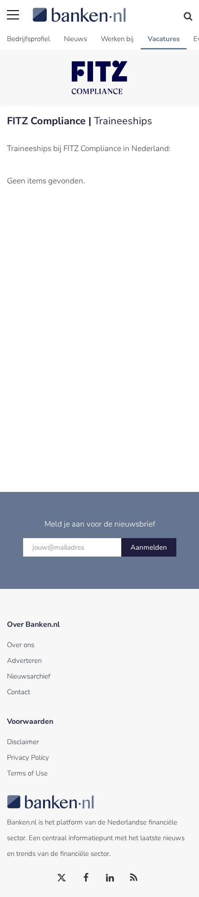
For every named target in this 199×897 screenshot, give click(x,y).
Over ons (20, 644)
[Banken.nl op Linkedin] (110, 878)
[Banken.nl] (112, 9)
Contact (18, 692)
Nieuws (75, 38)
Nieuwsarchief (28, 676)
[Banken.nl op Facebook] (86, 878)
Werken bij (117, 38)
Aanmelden (149, 547)
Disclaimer (23, 741)
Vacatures (164, 38)
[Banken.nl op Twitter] (62, 878)
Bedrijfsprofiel (28, 38)
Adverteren (24, 660)
